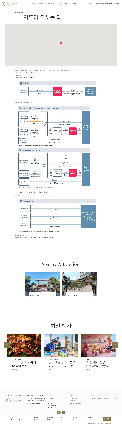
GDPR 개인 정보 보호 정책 (76, 403)
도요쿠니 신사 (36, 295)
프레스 (50, 403)
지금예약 (37, 370)
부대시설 (34, 3)
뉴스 (49, 401)
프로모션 (65, 3)
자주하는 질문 (52, 407)
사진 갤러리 (73, 3)
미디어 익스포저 (52, 405)
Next (115, 345)
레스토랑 (41, 3)
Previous (7, 345)
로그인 (117, 3)
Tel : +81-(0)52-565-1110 (33, 403)
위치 (80, 3)
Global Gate (72, 295)
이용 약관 (72, 401)
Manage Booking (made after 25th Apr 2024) (99, 423)
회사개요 (50, 398)
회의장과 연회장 (50, 3)
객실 (28, 3)
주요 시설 (58, 3)
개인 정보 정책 (73, 398)
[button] (61, 43)
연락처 (71, 405)
